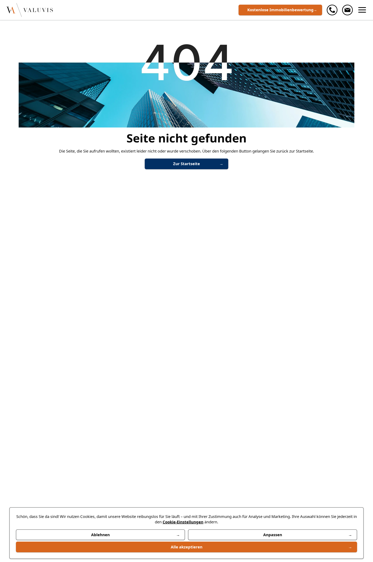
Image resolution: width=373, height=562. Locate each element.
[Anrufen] (332, 10)
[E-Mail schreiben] (347, 10)
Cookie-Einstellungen (183, 522)
